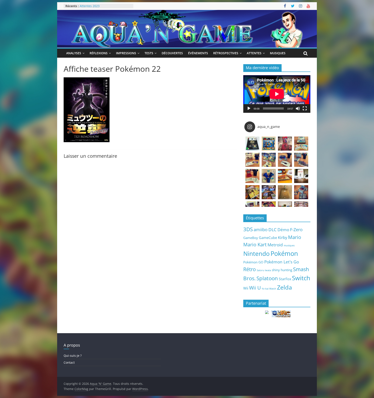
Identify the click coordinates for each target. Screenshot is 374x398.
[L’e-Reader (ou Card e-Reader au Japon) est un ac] (269, 176)
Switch (301, 278)
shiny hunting (282, 270)
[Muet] (298, 108)
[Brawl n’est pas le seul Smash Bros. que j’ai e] (301, 192)
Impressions (126, 53)
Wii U (255, 287)
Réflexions (99, 53)
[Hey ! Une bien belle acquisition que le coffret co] (269, 144)
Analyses (73, 53)
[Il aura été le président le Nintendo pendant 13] (301, 176)
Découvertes (172, 53)
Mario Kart (255, 244)
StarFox (285, 279)
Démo (283, 229)
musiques (289, 245)
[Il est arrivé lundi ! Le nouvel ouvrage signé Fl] (285, 192)
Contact (69, 362)
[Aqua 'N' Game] (187, 12)
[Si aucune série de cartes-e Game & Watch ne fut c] (252, 160)
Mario (294, 237)
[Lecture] (249, 108)
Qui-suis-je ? (73, 355)
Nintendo (256, 253)
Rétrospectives (225, 53)
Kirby (282, 237)
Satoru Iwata (264, 270)
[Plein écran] (305, 108)
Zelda (284, 287)
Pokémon (284, 253)
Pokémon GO (253, 262)
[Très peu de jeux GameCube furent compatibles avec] (301, 160)
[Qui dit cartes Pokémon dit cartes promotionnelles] (301, 144)
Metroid (275, 245)
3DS (248, 229)
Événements (198, 53)
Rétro (249, 269)
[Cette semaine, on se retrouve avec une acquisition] (252, 192)
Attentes (254, 53)
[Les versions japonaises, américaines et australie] (252, 176)
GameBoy (250, 238)
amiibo (261, 229)
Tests (149, 53)
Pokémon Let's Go (281, 262)
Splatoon (267, 278)
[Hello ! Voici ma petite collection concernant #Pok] (285, 144)
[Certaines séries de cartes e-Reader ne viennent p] (285, 160)
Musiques (277, 53)
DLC (272, 229)
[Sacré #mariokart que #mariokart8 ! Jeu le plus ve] (285, 176)
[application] (276, 94)
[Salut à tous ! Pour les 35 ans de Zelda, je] (269, 192)
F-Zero (296, 229)
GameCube (268, 237)
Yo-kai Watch (269, 288)
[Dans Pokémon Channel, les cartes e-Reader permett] (269, 160)
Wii (245, 288)
